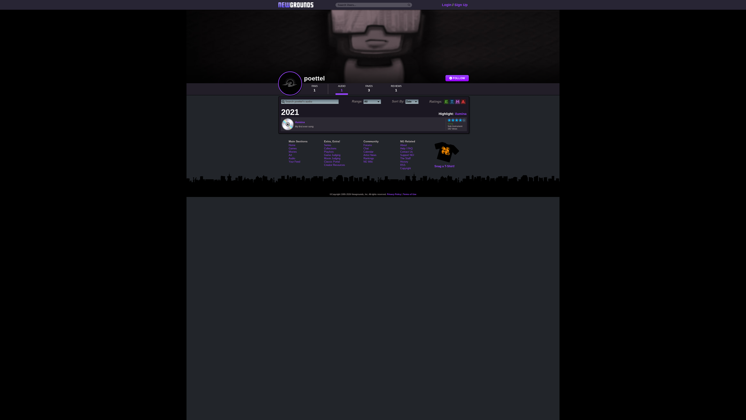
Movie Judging (332, 158)
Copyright (405, 168)
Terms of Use (409, 194)
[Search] (409, 5)
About (403, 145)
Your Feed (294, 161)
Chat (366, 148)
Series (327, 145)
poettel (315, 78)
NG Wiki (368, 161)
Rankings (368, 158)
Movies (293, 151)
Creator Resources (334, 165)
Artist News (369, 155)
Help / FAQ (406, 148)
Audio (292, 158)
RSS (402, 165)
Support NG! (407, 155)
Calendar (368, 151)
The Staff (405, 158)
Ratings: (435, 101)
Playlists (329, 151)
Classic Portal (332, 161)
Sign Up (461, 5)
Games (293, 148)
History (404, 161)
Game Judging (332, 155)
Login (446, 5)
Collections (330, 148)
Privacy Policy (394, 194)
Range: (357, 101)
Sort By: (398, 101)
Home (292, 145)
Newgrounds (295, 4)
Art (290, 155)
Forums (367, 145)
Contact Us (406, 151)
